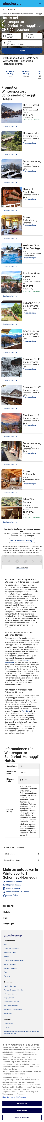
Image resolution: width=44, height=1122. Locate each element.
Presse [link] (6, 956)
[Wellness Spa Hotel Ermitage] (22, 256)
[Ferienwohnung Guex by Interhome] (22, 454)
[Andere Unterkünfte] (22, 860)
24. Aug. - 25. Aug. (26, 72)
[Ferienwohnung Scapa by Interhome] (22, 172)
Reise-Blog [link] (7, 1013)
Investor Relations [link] (10, 964)
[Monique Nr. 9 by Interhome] (22, 426)
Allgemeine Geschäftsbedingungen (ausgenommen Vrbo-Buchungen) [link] (21, 1032)
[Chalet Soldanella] (22, 482)
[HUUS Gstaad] (22, 116)
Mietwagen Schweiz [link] (11, 994)
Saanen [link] (10, 9)
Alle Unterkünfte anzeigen (22, 540)
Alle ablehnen (22, 1110)
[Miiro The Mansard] (22, 511)
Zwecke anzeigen (22, 1117)
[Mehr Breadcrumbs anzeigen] (3, 9)
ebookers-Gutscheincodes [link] (13, 1009)
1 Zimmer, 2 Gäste (15, 44)
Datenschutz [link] (8, 1023)
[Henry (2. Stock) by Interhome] (22, 200)
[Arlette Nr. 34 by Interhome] (22, 342)
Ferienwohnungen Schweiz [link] (13, 990)
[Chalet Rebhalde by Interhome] (22, 228)
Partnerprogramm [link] (10, 952)
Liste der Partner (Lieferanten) (14, 1097)
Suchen (22, 50)
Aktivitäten (26, 711)
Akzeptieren (22, 1103)
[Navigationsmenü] (40, 3)
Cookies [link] (7, 1027)
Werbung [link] (7, 976)
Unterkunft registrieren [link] (11, 948)
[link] (22, 881)
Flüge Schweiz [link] (9, 998)
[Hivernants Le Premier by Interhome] (22, 144)
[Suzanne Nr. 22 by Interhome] (22, 398)
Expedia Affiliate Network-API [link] (14, 960)
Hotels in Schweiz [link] (10, 986)
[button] (22, 126)
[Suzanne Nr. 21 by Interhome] (22, 314)
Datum (10, 37)
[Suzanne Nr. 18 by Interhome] (22, 370)
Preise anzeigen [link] (29, 143)
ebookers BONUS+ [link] (10, 968)
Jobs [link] (5, 945)
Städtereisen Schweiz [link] (11, 1002)
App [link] (5, 972)
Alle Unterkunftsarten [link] (11, 1006)
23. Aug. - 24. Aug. (10, 72)
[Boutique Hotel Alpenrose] (22, 285)
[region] (22, 1079)
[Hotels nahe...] (22, 854)
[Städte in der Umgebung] (22, 847)
